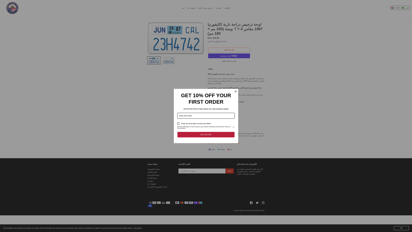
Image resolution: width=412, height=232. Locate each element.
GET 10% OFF (206, 135)
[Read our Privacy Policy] (233, 127)
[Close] (235, 91)
